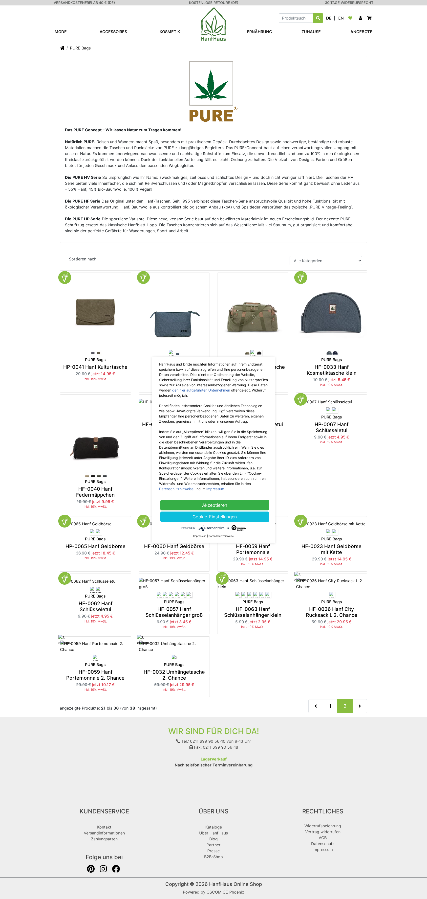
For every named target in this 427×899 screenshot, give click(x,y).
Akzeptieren (214, 504)
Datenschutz (323, 843)
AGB (323, 837)
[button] (360, 18)
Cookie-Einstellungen (214, 516)
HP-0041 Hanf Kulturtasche (95, 367)
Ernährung (259, 31)
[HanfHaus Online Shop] (213, 23)
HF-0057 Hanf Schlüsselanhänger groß (174, 612)
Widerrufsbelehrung (322, 825)
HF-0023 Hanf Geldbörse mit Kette (331, 549)
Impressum (323, 849)
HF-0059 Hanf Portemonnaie (253, 549)
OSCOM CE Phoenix (225, 892)
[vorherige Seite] (315, 706)
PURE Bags (80, 48)
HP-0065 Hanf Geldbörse (95, 546)
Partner (213, 844)
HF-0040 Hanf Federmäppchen (95, 492)
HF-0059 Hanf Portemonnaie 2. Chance (95, 675)
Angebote (361, 31)
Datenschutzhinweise (176, 488)
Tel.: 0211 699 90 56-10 (202, 741)
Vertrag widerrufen (323, 831)
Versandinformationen (104, 832)
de (329, 18)
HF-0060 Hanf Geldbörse (174, 546)
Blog (213, 838)
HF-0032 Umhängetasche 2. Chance (174, 675)
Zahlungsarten (104, 838)
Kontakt (104, 827)
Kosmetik (170, 31)
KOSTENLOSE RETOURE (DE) (213, 2)
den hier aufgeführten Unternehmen (201, 390)
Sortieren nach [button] (82, 258)
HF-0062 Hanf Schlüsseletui (95, 606)
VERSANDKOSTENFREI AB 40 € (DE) (84, 2)
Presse (213, 850)
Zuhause (311, 31)
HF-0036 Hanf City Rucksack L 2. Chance (331, 612)
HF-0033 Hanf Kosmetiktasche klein (332, 370)
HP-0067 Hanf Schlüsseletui (331, 427)
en (341, 18)
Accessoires (113, 31)
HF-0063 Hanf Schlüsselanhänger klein (252, 612)
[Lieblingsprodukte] (351, 18)
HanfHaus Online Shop (235, 884)
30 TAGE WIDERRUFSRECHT (349, 2)
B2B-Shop (213, 856)
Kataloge (213, 827)
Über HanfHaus (213, 832)
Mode (61, 31)
